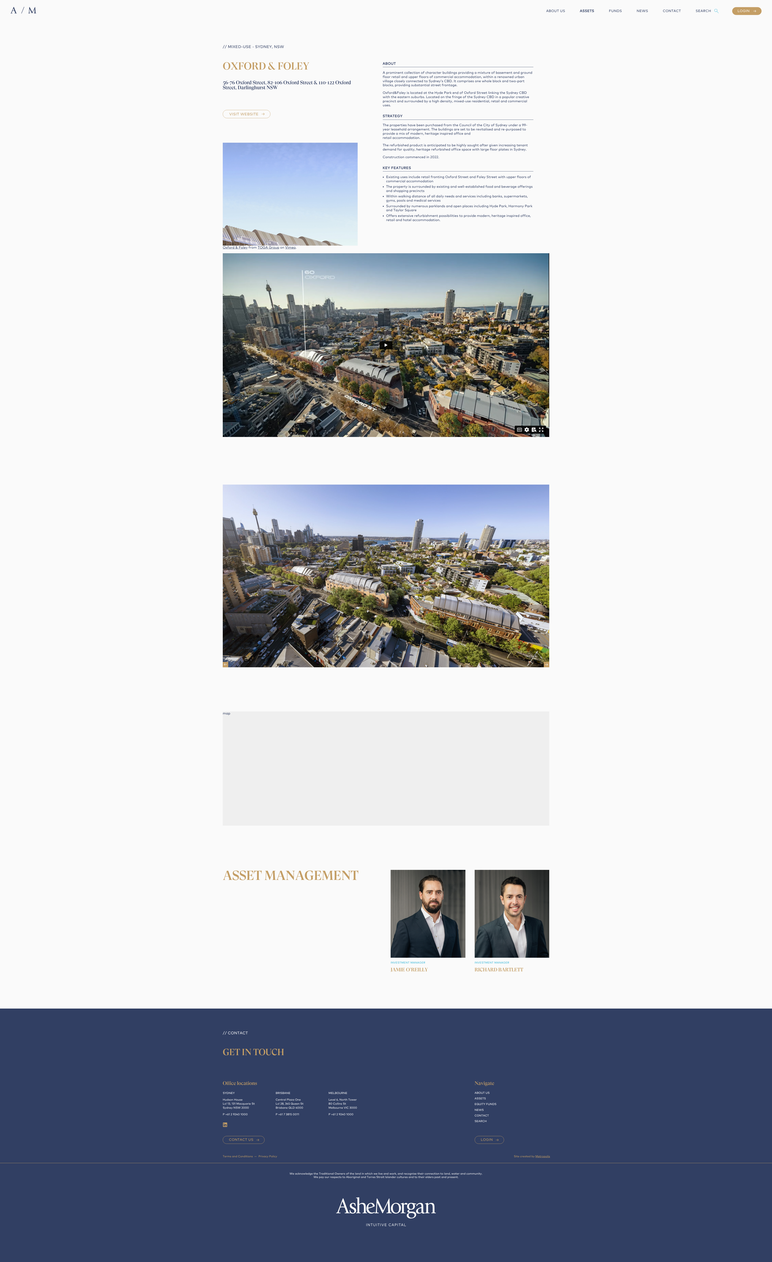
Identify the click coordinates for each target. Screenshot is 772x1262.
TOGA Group (268, 247)
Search (703, 11)
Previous (225, 664)
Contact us (241, 1140)
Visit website (244, 114)
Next (546, 664)
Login (487, 1140)
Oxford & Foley (235, 247)
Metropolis (542, 1156)
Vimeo (290, 247)
